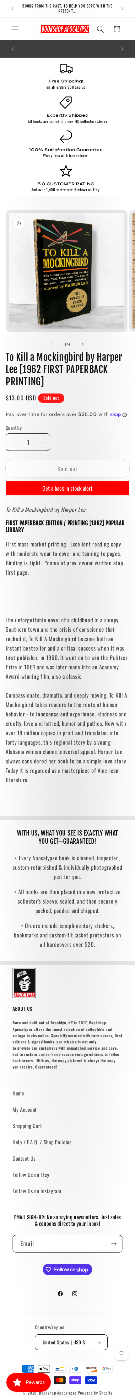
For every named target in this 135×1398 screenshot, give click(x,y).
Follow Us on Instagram (37, 1191)
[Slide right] (82, 344)
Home (18, 1093)
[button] (15, 29)
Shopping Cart (27, 1126)
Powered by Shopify (95, 1393)
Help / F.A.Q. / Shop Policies (42, 1142)
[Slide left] (52, 344)
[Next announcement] (122, 9)
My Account (25, 1109)
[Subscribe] (113, 1244)
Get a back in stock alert (67, 488)
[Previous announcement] (12, 9)
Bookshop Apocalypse (58, 1393)
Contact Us (24, 1158)
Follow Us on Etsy (31, 1175)
